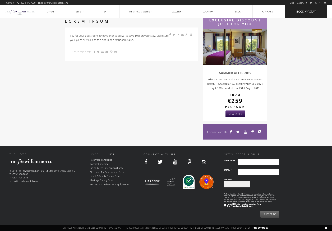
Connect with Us (217, 132)
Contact (10, 2)
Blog (292, 2)
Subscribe (270, 214)
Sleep (79, 11)
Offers (51, 11)
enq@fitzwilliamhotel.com (54, 2)
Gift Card (267, 11)
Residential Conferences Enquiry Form (109, 184)
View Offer (235, 113)
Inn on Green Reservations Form (106, 167)
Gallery (300, 2)
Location (208, 11)
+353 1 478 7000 (27, 2)
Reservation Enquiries (101, 159)
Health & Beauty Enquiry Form (105, 176)
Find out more (260, 228)
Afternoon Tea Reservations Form (107, 171)
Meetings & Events (140, 11)
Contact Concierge (99, 163)
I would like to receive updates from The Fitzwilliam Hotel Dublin (244, 205)
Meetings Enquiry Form (101, 180)
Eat (106, 11)
